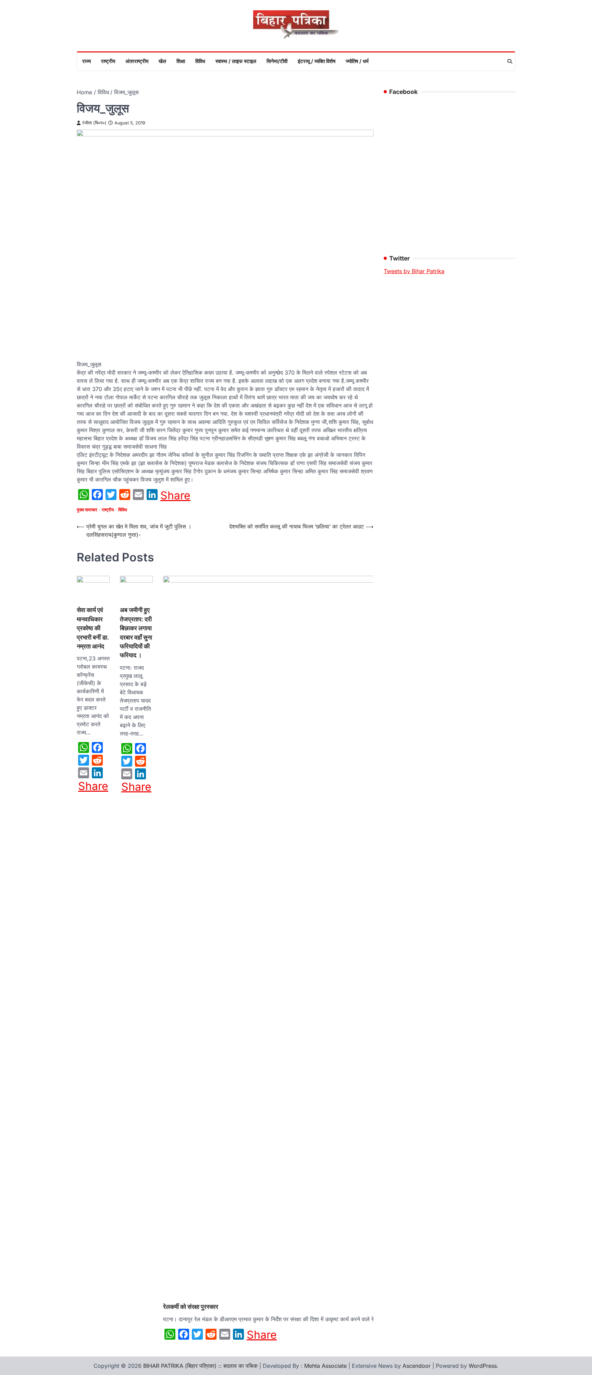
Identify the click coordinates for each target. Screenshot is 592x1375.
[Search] (510, 61)
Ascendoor (417, 1365)
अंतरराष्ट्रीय (136, 61)
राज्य (86, 61)
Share (175, 495)
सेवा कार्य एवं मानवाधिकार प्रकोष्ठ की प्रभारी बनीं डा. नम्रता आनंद (93, 628)
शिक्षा (180, 61)
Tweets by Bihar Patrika (414, 271)
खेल (162, 61)
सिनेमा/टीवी (277, 61)
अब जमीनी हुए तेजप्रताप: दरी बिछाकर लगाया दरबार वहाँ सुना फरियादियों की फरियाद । (136, 632)
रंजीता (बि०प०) (94, 122)
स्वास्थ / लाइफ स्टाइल (235, 61)
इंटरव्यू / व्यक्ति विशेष (316, 61)
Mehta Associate (326, 1365)
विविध (200, 61)
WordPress (483, 1365)
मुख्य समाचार (87, 509)
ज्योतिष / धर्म (357, 61)
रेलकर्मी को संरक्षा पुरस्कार (190, 1306)
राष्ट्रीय (108, 61)
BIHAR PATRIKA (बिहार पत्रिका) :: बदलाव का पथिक (200, 1365)
